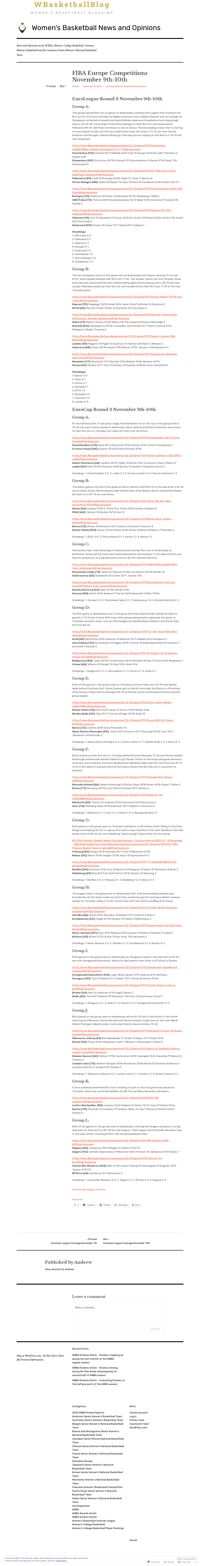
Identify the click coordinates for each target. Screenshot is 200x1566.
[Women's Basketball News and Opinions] (100, 9)
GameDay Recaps (82, 1461)
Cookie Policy (61, 1561)
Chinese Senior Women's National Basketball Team (98, 1448)
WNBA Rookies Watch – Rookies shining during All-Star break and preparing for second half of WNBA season (95, 1371)
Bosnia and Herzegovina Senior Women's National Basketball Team (95, 1433)
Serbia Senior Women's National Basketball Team (97, 1500)
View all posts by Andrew (59, 1269)
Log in (133, 1416)
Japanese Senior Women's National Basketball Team (92, 1466)
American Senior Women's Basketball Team (97, 1416)
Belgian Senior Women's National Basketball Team (97, 1425)
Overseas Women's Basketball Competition (126, 86)
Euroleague (89, 1189)
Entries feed (137, 1420)
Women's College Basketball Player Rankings (98, 1528)
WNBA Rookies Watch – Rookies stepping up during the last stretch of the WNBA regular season (97, 1359)
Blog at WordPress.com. (29, 1355)
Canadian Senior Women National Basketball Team (98, 1440)
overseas (101, 1189)
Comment (154, 1329)
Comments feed (139, 1423)
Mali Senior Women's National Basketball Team (95, 1481)
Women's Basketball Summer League (93, 1520)
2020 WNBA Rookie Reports (88, 1412)
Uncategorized (80, 1505)
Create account (139, 1412)
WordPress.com (138, 1427)
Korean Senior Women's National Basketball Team (97, 1474)
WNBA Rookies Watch (84, 1516)
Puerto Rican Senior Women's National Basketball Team (94, 1492)
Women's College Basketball (88, 1524)
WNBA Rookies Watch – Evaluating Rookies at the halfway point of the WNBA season (98, 1382)
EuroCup (78, 1189)
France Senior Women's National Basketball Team (97, 1455)
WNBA (75, 1509)
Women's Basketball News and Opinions (96, 28)
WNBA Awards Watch (84, 1513)
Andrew (75, 86)
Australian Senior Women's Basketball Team (97, 1420)
